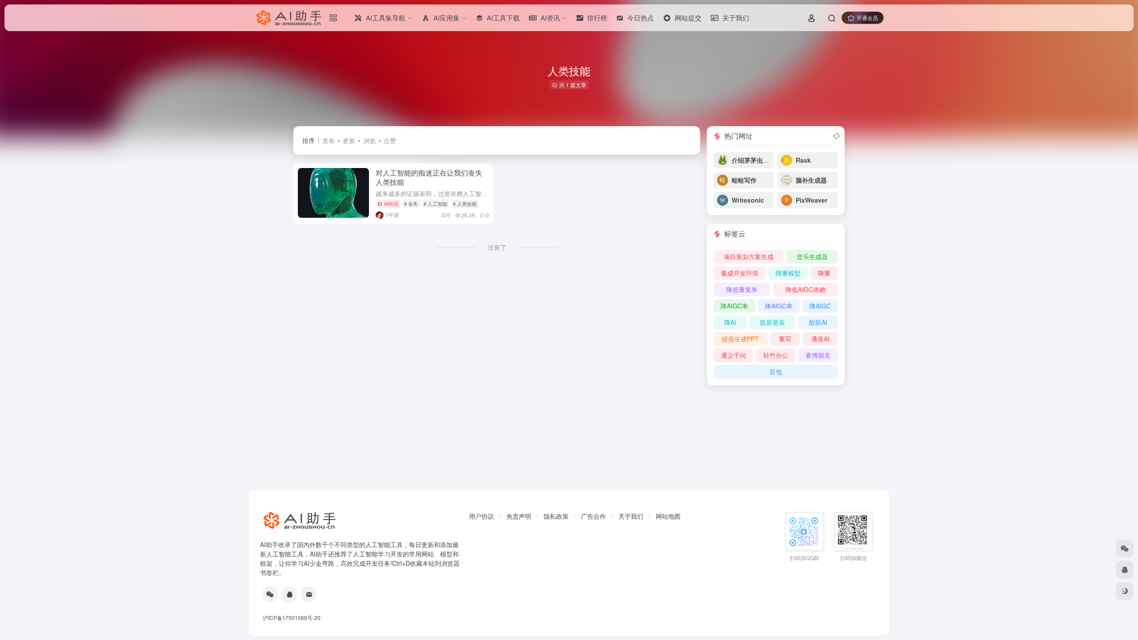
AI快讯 (391, 203)
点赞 (390, 140)
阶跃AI (818, 322)
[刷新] (836, 136)
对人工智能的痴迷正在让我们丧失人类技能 (429, 177)
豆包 (775, 371)
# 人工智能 (435, 203)
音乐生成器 (812, 256)
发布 (328, 140)
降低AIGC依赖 (805, 289)
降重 (824, 272)
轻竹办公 (775, 355)
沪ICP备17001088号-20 (292, 617)
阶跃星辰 (772, 322)
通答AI (820, 338)
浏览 (369, 140)
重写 (785, 338)
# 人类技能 (465, 203)
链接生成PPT (740, 338)
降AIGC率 (734, 305)
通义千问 (733, 355)
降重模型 (788, 272)
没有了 (497, 247)
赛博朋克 (817, 355)
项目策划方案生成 (748, 256)
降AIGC (820, 305)
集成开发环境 (739, 272)
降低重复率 (741, 289)
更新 (349, 140)
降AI (730, 322)
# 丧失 (411, 203)
